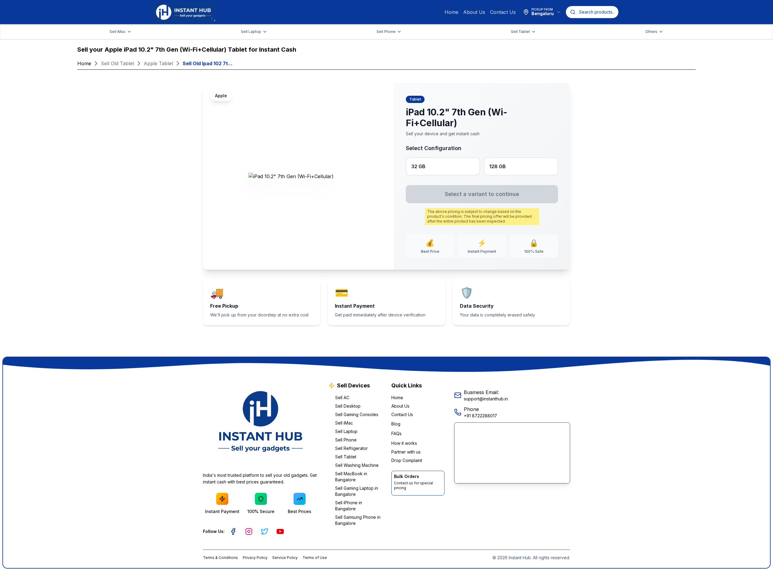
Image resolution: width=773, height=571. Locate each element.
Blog (395, 423)
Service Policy (285, 557)
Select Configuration (433, 148)
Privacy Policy (255, 557)
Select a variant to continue (482, 194)
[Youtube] (280, 531)
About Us (474, 12)
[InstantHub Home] (184, 12)
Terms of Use (315, 557)
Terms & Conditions (220, 557)
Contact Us (503, 12)
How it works (404, 443)
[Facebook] (233, 531)
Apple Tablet (158, 63)
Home (451, 12)
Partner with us (406, 451)
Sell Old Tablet (117, 63)
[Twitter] (264, 531)
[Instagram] (249, 531)
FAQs (396, 433)
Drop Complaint (406, 460)
